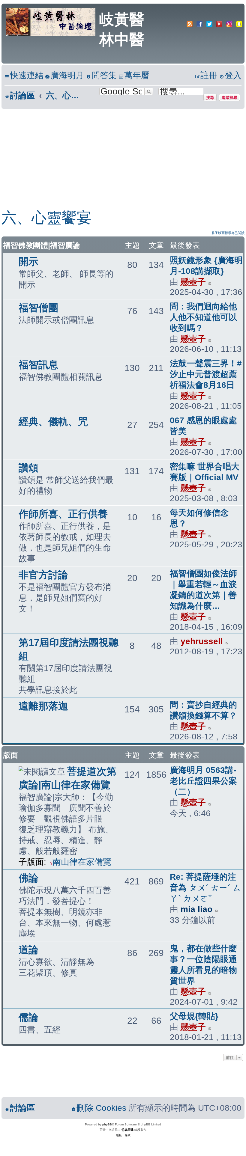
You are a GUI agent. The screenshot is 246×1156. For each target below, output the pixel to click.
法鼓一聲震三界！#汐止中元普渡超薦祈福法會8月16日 (206, 374)
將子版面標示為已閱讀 (228, 233)
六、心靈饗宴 (47, 217)
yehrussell (202, 641)
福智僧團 (38, 307)
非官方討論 (43, 574)
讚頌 (28, 467)
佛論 (28, 878)
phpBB (107, 1124)
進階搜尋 (229, 97)
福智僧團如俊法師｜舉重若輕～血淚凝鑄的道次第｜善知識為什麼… (203, 590)
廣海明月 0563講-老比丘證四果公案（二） (203, 780)
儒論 (28, 1017)
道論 (28, 949)
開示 (28, 261)
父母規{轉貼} (194, 1016)
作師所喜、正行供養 (63, 513)
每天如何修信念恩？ (199, 518)
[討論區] (51, 21)
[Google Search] (148, 91)
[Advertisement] (123, 154)
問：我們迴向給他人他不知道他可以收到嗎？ (203, 317)
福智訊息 (38, 364)
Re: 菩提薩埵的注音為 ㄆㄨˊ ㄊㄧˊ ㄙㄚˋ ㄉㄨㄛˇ (205, 887)
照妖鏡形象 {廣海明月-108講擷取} (206, 266)
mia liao (196, 909)
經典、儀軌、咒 (53, 421)
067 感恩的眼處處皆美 (203, 426)
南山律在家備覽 (81, 861)
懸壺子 (193, 282)
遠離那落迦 (43, 706)
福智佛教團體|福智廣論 (41, 245)
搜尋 (210, 97)
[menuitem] (64, 76)
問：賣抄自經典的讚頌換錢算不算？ (203, 710)
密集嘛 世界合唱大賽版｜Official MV (204, 472)
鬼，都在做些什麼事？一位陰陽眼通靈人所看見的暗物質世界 (203, 964)
